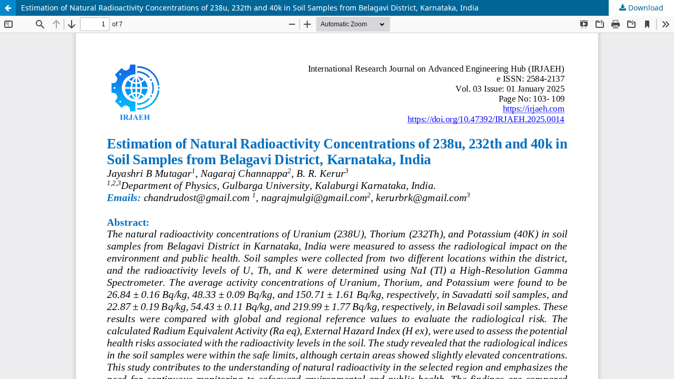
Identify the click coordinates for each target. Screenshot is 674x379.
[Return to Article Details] (8, 8)
